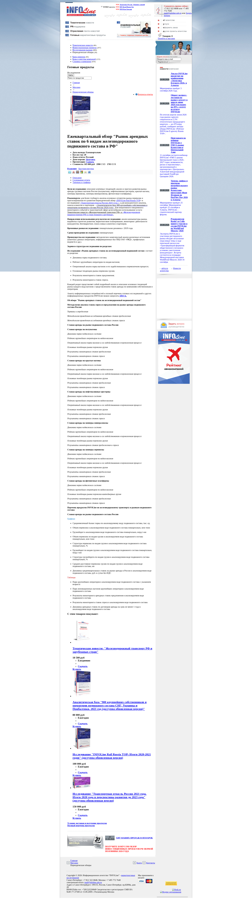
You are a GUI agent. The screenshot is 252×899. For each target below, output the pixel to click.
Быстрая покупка (86, 169)
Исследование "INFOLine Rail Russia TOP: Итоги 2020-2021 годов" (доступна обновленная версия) (112, 756)
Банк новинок (79, 57)
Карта (139, 863)
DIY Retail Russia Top (127, 7)
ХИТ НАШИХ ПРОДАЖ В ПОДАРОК (134, 838)
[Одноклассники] (85, 173)
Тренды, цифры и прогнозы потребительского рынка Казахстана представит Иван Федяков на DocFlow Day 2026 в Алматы (179, 190)
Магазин (76, 87)
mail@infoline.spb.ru (172, 13)
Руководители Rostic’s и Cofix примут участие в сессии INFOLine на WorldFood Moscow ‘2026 (179, 225)
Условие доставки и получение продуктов (87, 823)
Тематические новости (83, 45)
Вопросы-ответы (145, 94)
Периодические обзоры (83, 92)
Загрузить (90, 159)
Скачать (90, 162)
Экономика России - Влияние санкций (132, 4)
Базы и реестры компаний (84, 59)
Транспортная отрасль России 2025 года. (99, 203)
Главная (76, 82)
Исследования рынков (83, 50)
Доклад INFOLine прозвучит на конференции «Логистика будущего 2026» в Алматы (179, 79)
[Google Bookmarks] (81, 173)
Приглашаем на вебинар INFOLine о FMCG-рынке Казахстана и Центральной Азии (178, 145)
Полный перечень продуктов (81, 825)
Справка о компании (82, 61)
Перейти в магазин (166, 38)
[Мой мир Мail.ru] (77, 173)
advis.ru (164, 268)
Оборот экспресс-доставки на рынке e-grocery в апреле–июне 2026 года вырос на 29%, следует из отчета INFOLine (179, 103)
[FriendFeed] (89, 173)
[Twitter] (69, 173)
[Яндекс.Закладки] (73, 173)
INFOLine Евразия (126, 9)
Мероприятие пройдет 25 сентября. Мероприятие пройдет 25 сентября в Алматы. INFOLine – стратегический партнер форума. (171, 209)
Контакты (150, 863)
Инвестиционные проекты (85, 48)
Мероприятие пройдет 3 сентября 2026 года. (171, 89)
